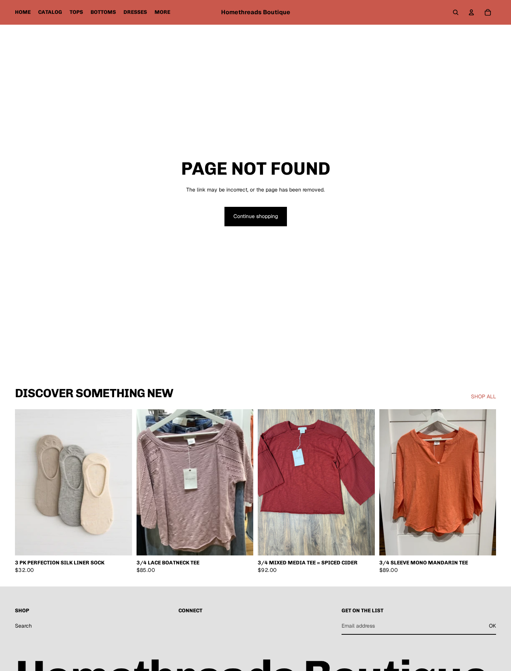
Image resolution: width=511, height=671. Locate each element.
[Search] (455, 12)
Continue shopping (255, 216)
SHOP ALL (483, 396)
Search (23, 625)
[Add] (120, 544)
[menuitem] (162, 12)
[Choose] (241, 544)
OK (492, 625)
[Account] (471, 12)
